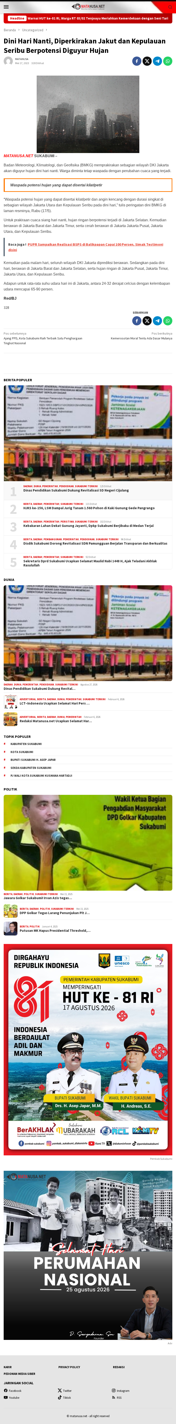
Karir (8, 1367)
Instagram (123, 1391)
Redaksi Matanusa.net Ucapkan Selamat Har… (56, 721)
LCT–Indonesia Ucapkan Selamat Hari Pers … (55, 703)
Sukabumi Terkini (86, 486)
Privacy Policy (69, 1367)
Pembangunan (53, 539)
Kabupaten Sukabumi (26, 744)
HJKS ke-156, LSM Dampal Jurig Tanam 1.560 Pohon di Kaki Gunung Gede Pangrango (89, 508)
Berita (27, 504)
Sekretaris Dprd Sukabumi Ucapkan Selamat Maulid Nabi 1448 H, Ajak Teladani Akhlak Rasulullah (90, 563)
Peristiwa (67, 521)
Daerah (28, 486)
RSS (119, 1398)
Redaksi (119, 1367)
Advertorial (28, 699)
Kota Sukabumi (22, 752)
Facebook (15, 1391)
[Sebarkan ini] (136, 61)
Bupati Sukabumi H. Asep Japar (33, 760)
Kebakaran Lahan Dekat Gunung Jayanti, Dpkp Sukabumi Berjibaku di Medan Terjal (88, 526)
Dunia (37, 486)
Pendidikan (66, 486)
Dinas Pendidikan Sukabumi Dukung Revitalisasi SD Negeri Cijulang (76, 490)
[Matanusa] (88, 6)
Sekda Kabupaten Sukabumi (31, 768)
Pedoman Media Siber (19, 1374)
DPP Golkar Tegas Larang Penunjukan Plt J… (55, 913)
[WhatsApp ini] (167, 61)
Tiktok (67, 1398)
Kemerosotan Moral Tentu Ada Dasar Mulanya (141, 335)
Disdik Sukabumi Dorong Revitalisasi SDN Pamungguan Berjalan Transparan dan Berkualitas (95, 543)
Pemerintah (50, 486)
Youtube (14, 1398)
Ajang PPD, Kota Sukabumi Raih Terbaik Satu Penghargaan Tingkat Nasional (43, 338)
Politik (29, 894)
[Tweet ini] (147, 61)
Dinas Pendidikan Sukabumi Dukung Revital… (39, 689)
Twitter (67, 1391)
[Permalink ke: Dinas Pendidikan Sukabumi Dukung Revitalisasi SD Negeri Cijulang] (88, 433)
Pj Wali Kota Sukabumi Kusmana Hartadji (41, 776)
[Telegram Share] (157, 61)
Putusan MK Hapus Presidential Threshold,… (55, 931)
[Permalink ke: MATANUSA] (8, 61)
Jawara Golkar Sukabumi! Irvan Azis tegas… (38, 898)
